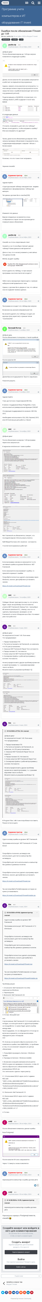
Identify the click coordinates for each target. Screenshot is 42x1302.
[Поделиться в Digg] (13, 1292)
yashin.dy (10, 36)
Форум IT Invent (32, 36)
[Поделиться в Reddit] (21, 1292)
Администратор (27, 913)
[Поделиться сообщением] (38, 47)
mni (9, 429)
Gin (9, 626)
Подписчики (19, 1276)
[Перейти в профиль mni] (4, 430)
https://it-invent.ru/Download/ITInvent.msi (16, 586)
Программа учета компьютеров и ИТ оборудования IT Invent (16, 16)
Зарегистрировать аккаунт (21, 1252)
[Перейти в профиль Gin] (4, 627)
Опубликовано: (19, 47)
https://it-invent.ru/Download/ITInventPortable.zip (19, 895)
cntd (10, 1121)
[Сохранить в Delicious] (17, 1292)
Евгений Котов (14, 328)
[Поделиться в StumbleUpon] (24, 1292)
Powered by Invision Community (21, 1298)
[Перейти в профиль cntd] (4, 1122)
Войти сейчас (21, 1267)
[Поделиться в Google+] (10, 1292)
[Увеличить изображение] (21, 68)
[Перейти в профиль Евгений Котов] (4, 329)
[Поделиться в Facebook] (6, 1292)
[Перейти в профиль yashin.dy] (4, 45)
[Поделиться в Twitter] (2, 1292)
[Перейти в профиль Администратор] (4, 176)
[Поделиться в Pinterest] (31, 1292)
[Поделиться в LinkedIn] (28, 1292)
